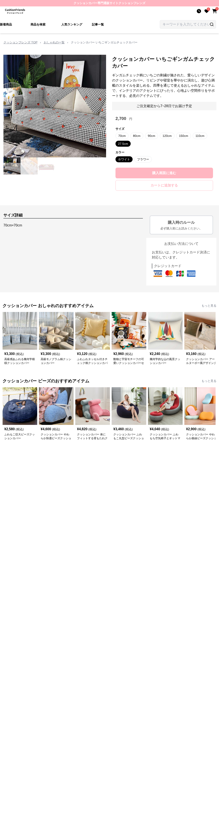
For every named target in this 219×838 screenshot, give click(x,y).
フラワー (143, 159)
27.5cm (123, 143)
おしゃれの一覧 (54, 42)
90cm (151, 135)
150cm (183, 135)
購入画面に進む (164, 173)
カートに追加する (164, 185)
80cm (137, 135)
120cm (167, 135)
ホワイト (124, 159)
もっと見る (208, 305)
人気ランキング (71, 24)
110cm (199, 135)
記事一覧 (98, 24)
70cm (122, 135)
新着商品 (6, 24)
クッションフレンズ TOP (20, 42)
